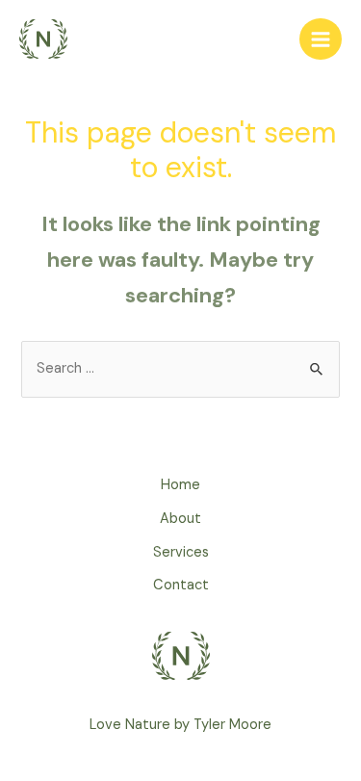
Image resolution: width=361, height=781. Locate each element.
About (180, 518)
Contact (181, 585)
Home (180, 485)
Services (181, 552)
